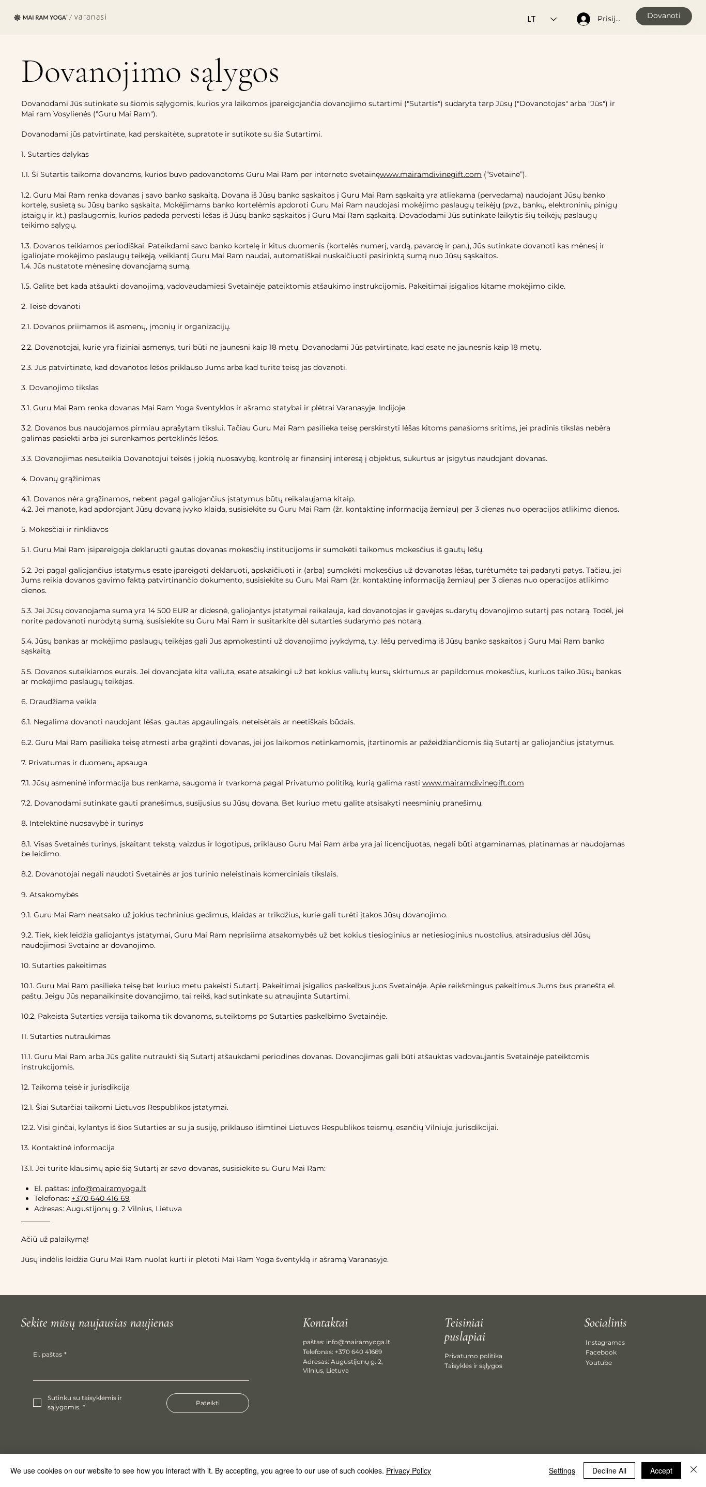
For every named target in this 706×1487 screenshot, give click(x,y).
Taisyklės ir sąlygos (473, 1366)
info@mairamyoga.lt (108, 1188)
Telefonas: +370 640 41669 (342, 1352)
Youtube (599, 1362)
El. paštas (50, 1354)
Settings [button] (562, 1470)
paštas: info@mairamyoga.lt (346, 1342)
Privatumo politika (473, 1356)
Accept (661, 1470)
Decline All (609, 1470)
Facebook (601, 1352)
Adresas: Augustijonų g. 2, (343, 1361)
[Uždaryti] (693, 1470)
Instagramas (605, 1342)
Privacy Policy (408, 1470)
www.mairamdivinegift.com (431, 174)
